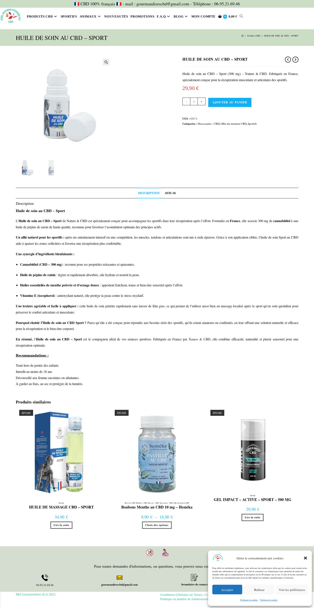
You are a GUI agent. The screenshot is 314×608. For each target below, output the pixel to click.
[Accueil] (242, 35)
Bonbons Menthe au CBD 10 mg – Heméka (156, 507)
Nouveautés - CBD (208, 124)
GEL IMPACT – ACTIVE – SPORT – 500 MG (252, 499)
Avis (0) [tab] (170, 193)
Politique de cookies (249, 599)
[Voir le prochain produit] (295, 60)
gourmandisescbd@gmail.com (119, 584)
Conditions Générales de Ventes (181, 594)
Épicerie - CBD (153, 503)
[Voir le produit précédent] (288, 60)
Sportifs (252, 124)
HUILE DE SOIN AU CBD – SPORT (281, 35)
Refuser (259, 589)
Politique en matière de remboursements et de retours (195, 599)
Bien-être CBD (130, 503)
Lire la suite (61, 525)
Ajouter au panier (230, 102)
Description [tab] (149, 193)
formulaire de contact (194, 584)
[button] (305, 558)
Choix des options (157, 525)
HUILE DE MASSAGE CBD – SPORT (61, 507)
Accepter (227, 589)
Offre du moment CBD (234, 124)
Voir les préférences (292, 589)
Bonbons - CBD (141, 503)
